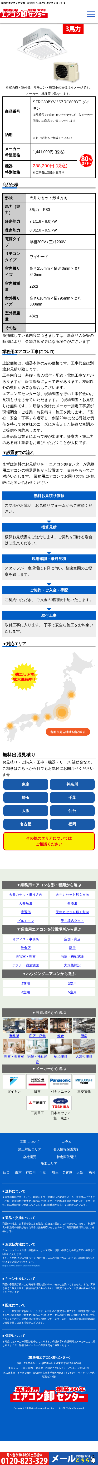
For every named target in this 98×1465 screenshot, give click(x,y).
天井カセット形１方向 (72, 912)
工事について (30, 1142)
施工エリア (49, 1163)
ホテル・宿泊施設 (25, 965)
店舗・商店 (72, 939)
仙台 (72, 811)
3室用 (72, 983)
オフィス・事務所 (25, 939)
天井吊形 (25, 903)
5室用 (72, 992)
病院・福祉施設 (72, 956)
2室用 (25, 983)
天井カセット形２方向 (72, 894)
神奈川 (72, 784)
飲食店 (26, 948)
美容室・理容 (26, 956)
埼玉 (25, 798)
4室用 (25, 992)
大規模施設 (72, 965)
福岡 (72, 824)
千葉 (72, 798)
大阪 (25, 811)
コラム (67, 1142)
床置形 (26, 912)
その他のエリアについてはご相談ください (49, 841)
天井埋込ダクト (72, 921)
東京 (25, 784)
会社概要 (29, 1157)
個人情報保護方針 (66, 1149)
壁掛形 (72, 903)
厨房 (72, 948)
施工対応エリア (29, 1149)
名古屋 (25, 824)
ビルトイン (25, 921)
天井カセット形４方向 (25, 894)
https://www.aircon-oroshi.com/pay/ (21, 1265)
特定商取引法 (67, 1157)
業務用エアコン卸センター (49, 1394)
